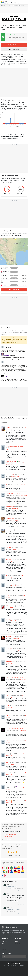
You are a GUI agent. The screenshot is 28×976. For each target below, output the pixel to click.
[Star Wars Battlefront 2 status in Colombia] (22, 871)
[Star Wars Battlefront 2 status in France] (4, 875)
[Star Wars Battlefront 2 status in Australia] (11, 871)
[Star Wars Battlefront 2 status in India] (4, 871)
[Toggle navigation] (26, 2)
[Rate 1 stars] (8, 852)
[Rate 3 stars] (14, 852)
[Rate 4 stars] (16, 852)
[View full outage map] (14, 251)
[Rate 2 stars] (11, 852)
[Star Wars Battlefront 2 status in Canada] (4, 868)
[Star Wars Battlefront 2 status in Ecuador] (18, 868)
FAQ (3, 943)
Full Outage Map (14, 49)
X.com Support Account (11, 834)
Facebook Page (9, 836)
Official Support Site (9, 839)
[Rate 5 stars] (19, 852)
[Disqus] (14, 363)
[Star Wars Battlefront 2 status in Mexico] (7, 868)
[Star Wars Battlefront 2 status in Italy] (7, 871)
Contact (4, 949)
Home (2, 5)
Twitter (16, 941)
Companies (8, 5)
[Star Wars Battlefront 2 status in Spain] (18, 871)
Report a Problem (15, 45)
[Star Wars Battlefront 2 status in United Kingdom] (22, 868)
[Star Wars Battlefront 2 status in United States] (15, 868)
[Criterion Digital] (14, 963)
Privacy (3, 946)
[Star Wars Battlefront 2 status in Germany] (15, 871)
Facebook (17, 943)
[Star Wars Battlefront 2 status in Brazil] (11, 868)
